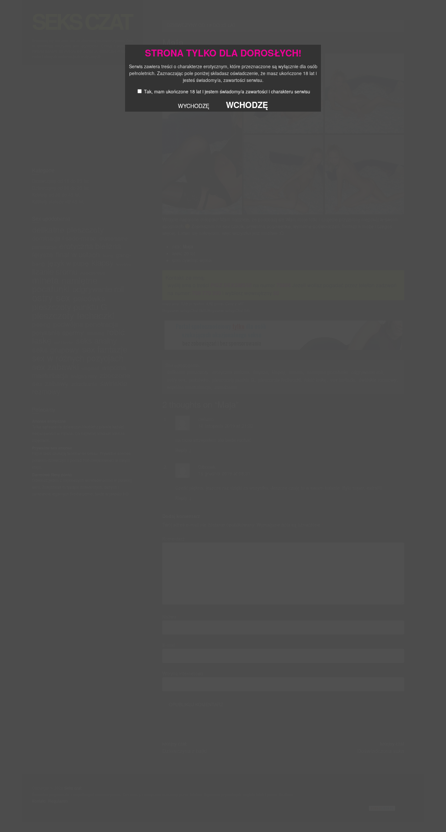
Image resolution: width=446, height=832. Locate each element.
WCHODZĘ (247, 105)
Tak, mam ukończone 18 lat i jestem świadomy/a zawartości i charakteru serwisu (227, 91)
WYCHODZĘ (193, 106)
